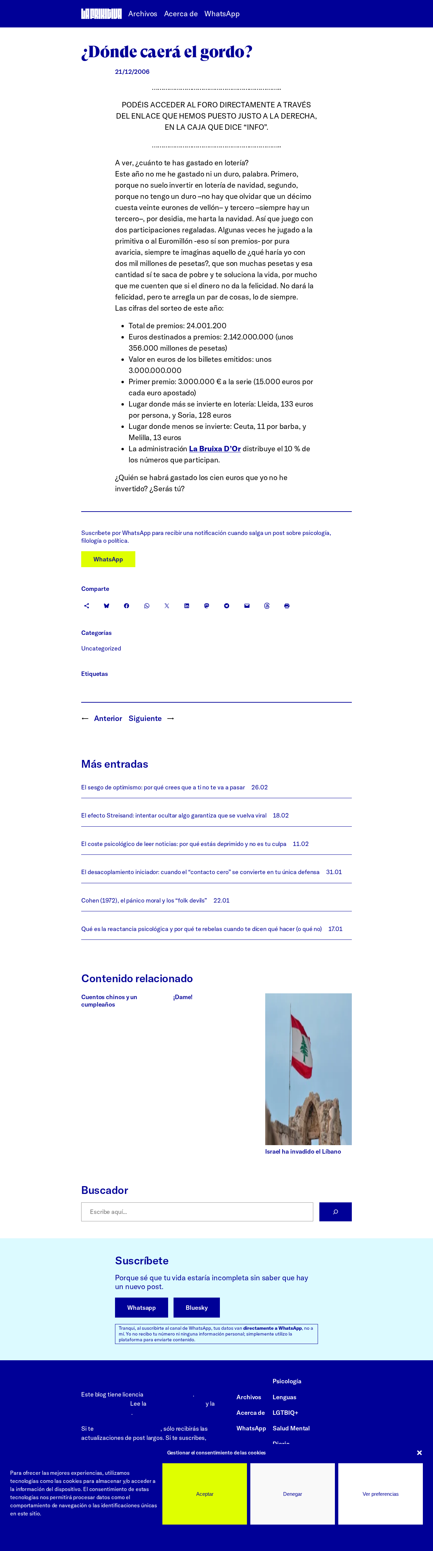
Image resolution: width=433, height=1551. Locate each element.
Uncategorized (101, 648)
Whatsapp (141, 1307)
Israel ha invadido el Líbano (303, 1151)
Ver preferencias (381, 1494)
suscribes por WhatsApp (127, 1428)
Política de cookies (33, 1537)
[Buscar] (335, 1211)
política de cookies (106, 1412)
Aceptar (204, 1494)
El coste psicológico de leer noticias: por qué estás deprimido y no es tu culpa (184, 844)
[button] (419, 1452)
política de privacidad (175, 1403)
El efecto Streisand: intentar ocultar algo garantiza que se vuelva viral (174, 815)
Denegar (292, 1494)
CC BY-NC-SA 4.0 (169, 1394)
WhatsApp (108, 559)
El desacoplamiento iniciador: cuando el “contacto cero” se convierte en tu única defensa (200, 872)
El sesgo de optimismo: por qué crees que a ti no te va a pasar (163, 787)
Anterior (108, 718)
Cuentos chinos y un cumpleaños (109, 1000)
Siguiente (145, 718)
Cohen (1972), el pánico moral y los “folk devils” (144, 900)
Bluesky (196, 1307)
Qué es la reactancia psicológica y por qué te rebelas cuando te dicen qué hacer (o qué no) (201, 929)
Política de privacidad (86, 1537)
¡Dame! (182, 997)
